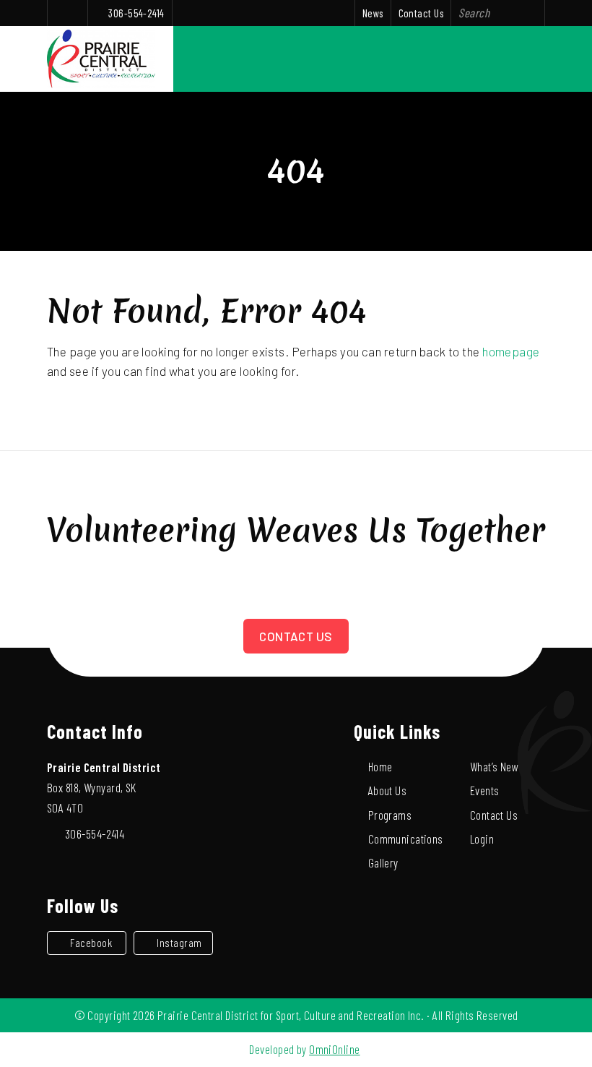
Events (485, 790)
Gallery (383, 862)
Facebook (91, 942)
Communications (405, 838)
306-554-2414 (136, 13)
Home (380, 766)
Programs (390, 814)
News (372, 13)
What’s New (494, 766)
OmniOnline (334, 1049)
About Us (387, 790)
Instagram (179, 942)
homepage (511, 351)
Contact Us (421, 13)
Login (482, 838)
